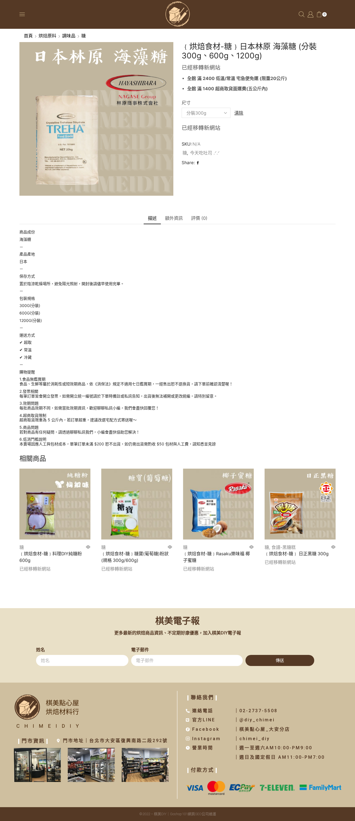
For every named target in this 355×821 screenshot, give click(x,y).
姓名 (40, 649)
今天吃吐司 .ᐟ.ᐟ (205, 153)
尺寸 (186, 102)
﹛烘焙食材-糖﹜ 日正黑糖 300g (297, 553)
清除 (238, 113)
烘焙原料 (47, 35)
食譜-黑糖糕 (284, 547)
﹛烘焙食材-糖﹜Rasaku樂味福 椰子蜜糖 (216, 557)
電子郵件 (140, 649)
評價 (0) (199, 218)
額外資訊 (174, 218)
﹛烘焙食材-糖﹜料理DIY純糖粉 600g (50, 557)
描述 (152, 218)
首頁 (28, 35)
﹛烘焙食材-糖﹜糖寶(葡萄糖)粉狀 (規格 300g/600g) (135, 557)
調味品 (68, 35)
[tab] (152, 218)
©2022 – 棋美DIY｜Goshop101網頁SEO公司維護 (177, 814)
